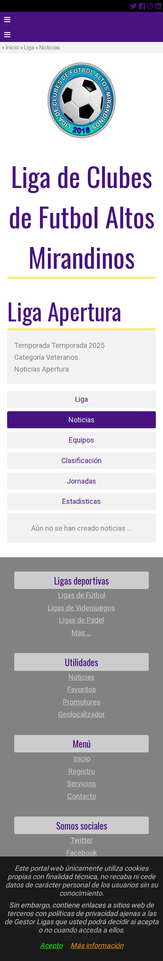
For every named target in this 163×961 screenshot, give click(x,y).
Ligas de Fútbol (81, 595)
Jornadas (81, 481)
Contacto (81, 796)
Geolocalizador (81, 714)
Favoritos (81, 689)
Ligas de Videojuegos (81, 608)
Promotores (81, 702)
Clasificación (81, 460)
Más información (96, 945)
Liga (29, 47)
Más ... (81, 633)
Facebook (81, 853)
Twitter (81, 840)
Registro (81, 771)
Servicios (81, 783)
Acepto (51, 945)
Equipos (81, 440)
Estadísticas (81, 501)
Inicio (12, 47)
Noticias (49, 47)
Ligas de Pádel (81, 620)
